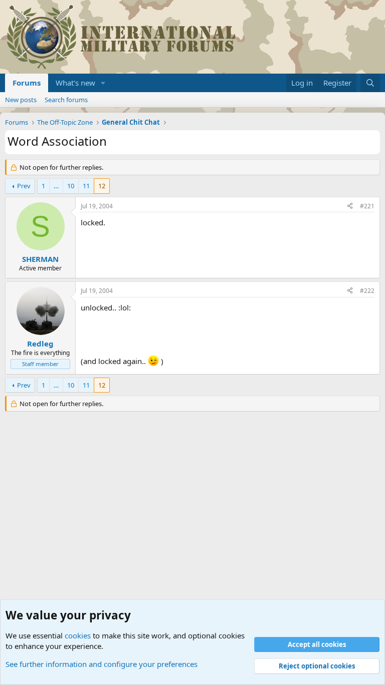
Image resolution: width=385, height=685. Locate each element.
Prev (24, 185)
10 (70, 185)
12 (101, 185)
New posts (21, 99)
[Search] (370, 83)
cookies (78, 635)
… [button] (56, 185)
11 (86, 185)
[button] (103, 83)
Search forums (66, 99)
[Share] (349, 206)
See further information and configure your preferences (102, 664)
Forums (27, 83)
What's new (75, 83)
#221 (367, 206)
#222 (367, 290)
